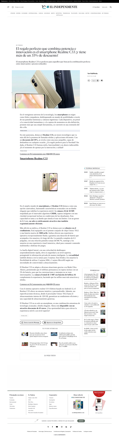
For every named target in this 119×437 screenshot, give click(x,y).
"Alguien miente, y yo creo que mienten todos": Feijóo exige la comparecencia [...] (97, 190)
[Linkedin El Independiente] (66, 427)
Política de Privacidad (32, 431)
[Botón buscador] (111, 7)
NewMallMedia (93, 73)
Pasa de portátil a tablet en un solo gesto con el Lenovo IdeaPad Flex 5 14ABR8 (68, 344)
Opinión (13, 13)
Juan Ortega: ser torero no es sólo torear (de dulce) (97, 204)
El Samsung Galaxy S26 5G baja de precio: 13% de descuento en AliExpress (39, 344)
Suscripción (52, 400)
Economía (25, 13)
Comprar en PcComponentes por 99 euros (40, 154)
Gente (53, 13)
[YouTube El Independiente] (57, 427)
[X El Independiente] (48, 427)
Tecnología (24, 315)
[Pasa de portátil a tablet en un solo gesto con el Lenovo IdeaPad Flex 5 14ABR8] (54, 344)
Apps (50, 404)
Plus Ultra (30, 402)
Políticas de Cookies (77, 431)
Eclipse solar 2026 (32, 397)
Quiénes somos (53, 406)
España (18, 13)
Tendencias (66, 13)
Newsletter (51, 402)
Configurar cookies (88, 431)
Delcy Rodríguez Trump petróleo (27, 1)
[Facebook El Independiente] (52, 427)
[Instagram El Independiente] (61, 427)
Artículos (59, 15)
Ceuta (36, 1)
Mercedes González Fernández (35, 412)
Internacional (33, 13)
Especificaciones (53, 408)
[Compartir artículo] (89, 80)
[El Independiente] (59, 7)
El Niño (18, 1)
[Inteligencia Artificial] (78, 409)
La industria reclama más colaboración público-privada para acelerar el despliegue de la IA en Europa (68, 335)
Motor (87, 13)
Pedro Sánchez (31, 406)
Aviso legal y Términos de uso (45, 431)
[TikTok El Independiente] (70, 427)
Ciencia (41, 13)
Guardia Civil (31, 408)
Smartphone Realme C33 (34, 158)
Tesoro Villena (85, 1)
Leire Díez (30, 410)
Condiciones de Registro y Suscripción (62, 431)
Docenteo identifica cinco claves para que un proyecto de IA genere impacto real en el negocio (39, 334)
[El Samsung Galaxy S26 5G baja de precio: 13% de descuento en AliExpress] (25, 344)
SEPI (29, 400)
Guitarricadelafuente (93, 1)
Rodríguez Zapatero (33, 404)
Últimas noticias (12, 1)
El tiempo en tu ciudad (19, 7)
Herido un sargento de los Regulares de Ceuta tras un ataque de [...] (97, 182)
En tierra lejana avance (51, 1)
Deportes (59, 13)
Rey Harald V (42, 1)
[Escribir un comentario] (102, 80)
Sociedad (47, 13)
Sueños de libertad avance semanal (65, 1)
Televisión (74, 13)
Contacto (51, 397)
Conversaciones (96, 13)
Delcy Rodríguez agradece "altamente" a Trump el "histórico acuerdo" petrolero (97, 197)
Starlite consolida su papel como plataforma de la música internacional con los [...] (97, 174)
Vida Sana (81, 13)
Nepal (100, 1)
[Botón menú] (8, 7)
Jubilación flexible (77, 1)
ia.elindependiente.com (78, 412)
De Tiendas (105, 13)
